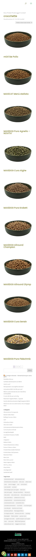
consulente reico (20, 503)
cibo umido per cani (25, 495)
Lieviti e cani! (7, 384)
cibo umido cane (15, 495)
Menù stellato (14, 516)
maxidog (28, 513)
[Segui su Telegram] (22, 554)
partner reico (23, 516)
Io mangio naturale (8, 513)
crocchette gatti (27, 505)
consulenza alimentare (9, 505)
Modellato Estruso (8, 379)
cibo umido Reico (8, 497)
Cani (5, 419)
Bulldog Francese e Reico (10, 417)
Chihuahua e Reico (8, 422)
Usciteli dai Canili (8, 472)
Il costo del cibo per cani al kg (11, 396)
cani (18, 484)
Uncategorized (7, 470)
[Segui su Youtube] (12, 554)
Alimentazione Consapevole (11, 412)
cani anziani (24, 484)
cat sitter (14, 487)
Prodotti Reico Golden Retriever (12, 450)
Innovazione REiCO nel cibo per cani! (13, 389)
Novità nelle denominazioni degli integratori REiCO (17, 401)
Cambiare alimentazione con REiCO (13, 381)
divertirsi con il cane (17, 508)
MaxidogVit (7, 516)
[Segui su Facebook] (8, 554)
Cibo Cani (22, 489)
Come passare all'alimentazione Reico (13, 427)
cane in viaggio (12, 484)
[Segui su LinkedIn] (26, 554)
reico (5, 521)
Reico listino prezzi (8, 460)
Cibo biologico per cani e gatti (11, 489)
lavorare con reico (19, 513)
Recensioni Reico (8, 455)
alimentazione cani (19, 479)
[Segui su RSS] (29, 554)
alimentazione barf (8, 479)
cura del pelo (7, 508)
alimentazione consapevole (11, 482)
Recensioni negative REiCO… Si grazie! (13, 398)
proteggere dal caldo (9, 518)
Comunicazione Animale (10, 429)
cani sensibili (7, 487)
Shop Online (7, 467)
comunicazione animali (19, 500)
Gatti (5, 437)
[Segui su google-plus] (15, 554)
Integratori (6, 440)
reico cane (10, 521)
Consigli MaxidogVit (9, 432)
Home (5, 13)
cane (5, 484)
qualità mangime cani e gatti (23, 518)
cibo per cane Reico (18, 492)
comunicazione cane (9, 503)
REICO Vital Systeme (20, 521)
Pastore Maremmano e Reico (11, 445)
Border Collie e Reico (9, 414)
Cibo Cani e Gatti (8, 424)
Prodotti (9, 13)
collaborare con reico (19, 497)
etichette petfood (8, 511)
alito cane (21, 482)
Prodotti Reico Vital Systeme (11, 452)
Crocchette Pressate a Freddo (11, 435)
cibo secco (27, 492)
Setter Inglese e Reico (9, 462)
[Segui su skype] (19, 554)
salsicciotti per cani (9, 524)
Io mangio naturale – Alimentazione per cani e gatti (18, 376)
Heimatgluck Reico (18, 511)
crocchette (19, 505)
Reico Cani (6, 457)
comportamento (8, 500)
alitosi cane (28, 482)
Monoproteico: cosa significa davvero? (14, 386)
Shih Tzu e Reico (8, 465)
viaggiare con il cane (20, 524)
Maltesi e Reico (7, 442)
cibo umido (7, 495)
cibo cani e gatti (8, 492)
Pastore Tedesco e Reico (10, 447)
